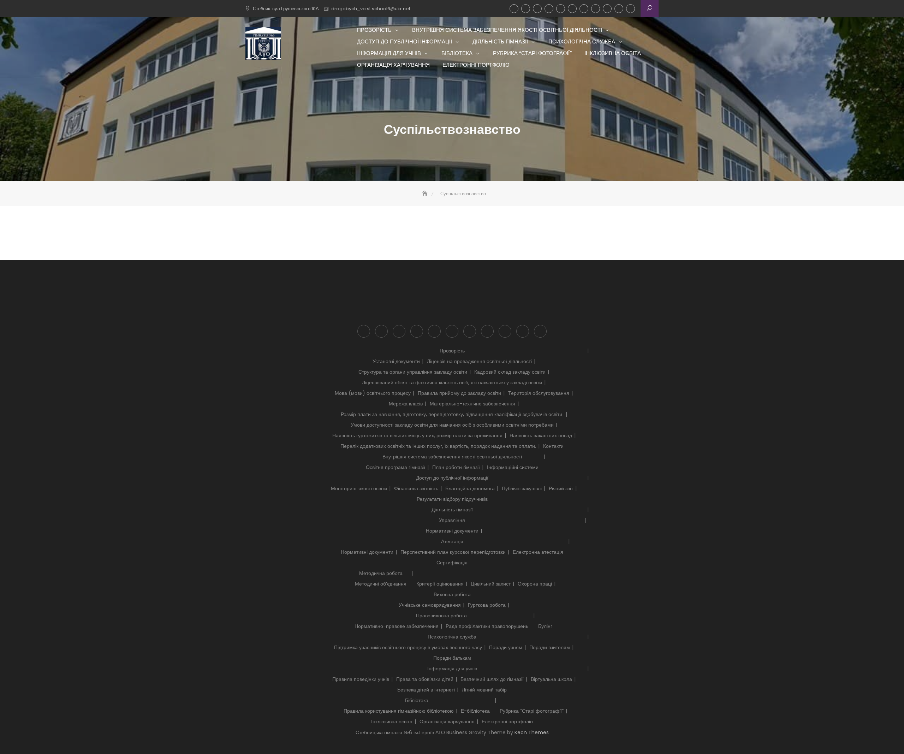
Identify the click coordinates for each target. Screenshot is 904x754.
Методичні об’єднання (380, 583)
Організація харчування (618, 8)
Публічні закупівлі (522, 488)
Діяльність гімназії (549, 8)
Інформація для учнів (572, 8)
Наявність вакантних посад (541, 435)
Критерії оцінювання (440, 583)
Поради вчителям (549, 647)
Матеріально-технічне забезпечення (472, 403)
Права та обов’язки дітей (424, 679)
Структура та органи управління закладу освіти (412, 371)
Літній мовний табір (484, 689)
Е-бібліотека (475, 710)
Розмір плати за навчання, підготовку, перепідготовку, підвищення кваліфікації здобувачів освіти (452, 414)
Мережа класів (406, 403)
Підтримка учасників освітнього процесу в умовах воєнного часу (408, 647)
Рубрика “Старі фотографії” (595, 8)
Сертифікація (452, 562)
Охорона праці (535, 583)
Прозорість (514, 8)
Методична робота (381, 573)
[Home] (425, 193)
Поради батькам (452, 657)
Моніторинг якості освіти (359, 488)
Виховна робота (452, 594)
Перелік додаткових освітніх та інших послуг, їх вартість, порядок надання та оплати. (438, 446)
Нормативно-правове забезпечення (397, 626)
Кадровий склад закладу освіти (510, 371)
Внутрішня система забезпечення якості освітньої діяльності (525, 8)
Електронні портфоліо (630, 8)
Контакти (553, 446)
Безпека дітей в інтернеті (426, 689)
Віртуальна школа (551, 679)
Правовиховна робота (441, 615)
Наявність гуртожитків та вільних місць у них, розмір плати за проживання (417, 435)
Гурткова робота (487, 604)
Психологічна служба (560, 8)
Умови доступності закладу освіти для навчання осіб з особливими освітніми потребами (452, 424)
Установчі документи (396, 361)
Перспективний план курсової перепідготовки (453, 552)
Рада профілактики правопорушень (487, 626)
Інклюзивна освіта (607, 8)
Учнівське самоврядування (430, 604)
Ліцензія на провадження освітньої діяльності (479, 361)
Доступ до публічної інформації (537, 8)
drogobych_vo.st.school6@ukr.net (370, 8)
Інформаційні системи (513, 467)
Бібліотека (583, 8)
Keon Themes (532, 732)
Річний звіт (561, 488)
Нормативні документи (452, 530)
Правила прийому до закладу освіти (459, 393)
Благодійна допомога (470, 488)
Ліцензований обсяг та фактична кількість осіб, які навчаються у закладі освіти (452, 382)
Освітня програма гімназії (395, 467)
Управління (452, 520)
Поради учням (505, 647)
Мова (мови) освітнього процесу (373, 393)
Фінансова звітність (416, 488)
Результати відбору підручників (452, 499)
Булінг (545, 626)
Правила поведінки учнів (360, 679)
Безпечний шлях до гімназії (492, 679)
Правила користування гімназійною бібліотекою (399, 710)
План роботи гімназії (456, 467)
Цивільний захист (491, 583)
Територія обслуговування (538, 393)
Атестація (452, 541)
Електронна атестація (538, 552)
